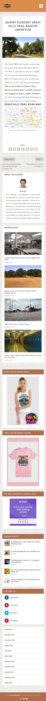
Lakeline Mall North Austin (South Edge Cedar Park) (22, 259)
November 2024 (9, 640)
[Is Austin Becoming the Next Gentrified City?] (7, 553)
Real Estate (13, 553)
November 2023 (9, 667)
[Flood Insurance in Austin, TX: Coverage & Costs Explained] (7, 561)
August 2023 (8, 683)
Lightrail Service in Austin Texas (17, 324)
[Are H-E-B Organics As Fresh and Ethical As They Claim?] (7, 581)
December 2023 (9, 661)
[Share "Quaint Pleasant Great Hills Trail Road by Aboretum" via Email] (36, 149)
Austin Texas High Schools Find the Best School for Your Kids (23, 356)
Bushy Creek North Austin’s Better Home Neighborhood (20, 292)
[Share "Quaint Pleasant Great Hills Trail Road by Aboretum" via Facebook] (10, 149)
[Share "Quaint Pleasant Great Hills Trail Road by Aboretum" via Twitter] (14, 149)
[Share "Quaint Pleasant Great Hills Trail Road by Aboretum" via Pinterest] (23, 149)
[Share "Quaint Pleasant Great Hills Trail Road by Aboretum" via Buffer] (31, 149)
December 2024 (9, 635)
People (12, 546)
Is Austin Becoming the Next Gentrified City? (25, 551)
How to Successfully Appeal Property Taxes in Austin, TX (26, 571)
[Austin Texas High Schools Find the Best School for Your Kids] (23, 341)
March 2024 (8, 656)
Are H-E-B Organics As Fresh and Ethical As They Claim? (25, 580)
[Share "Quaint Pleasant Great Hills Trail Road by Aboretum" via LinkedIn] (27, 149)
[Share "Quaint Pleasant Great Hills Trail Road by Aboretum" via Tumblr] (19, 149)
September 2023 (9, 677)
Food (12, 583)
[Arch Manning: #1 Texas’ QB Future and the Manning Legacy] (7, 543)
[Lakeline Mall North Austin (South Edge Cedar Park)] (23, 243)
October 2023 (8, 672)
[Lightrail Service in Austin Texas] (23, 310)
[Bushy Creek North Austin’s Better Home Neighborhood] (23, 276)
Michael (23, 191)
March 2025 (8, 629)
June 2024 (7, 651)
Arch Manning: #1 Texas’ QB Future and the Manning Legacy (25, 543)
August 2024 (8, 645)
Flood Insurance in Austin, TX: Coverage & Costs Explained (25, 561)
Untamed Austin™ (15, 695)
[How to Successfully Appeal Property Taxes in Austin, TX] (7, 571)
